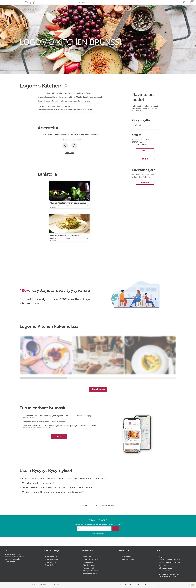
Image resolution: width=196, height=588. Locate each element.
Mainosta (162, 565)
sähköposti (136, 125)
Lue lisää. (67, 106)
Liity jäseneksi (126, 556)
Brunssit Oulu (50, 565)
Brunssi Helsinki (51, 556)
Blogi (161, 556)
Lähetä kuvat (98, 389)
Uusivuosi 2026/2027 (91, 559)
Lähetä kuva (69, 153)
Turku (145, 159)
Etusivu (85, 505)
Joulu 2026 (87, 556)
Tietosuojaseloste (99, 533)
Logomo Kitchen (107, 505)
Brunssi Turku (50, 562)
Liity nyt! (147, 177)
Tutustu (59, 436)
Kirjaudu (145, 182)
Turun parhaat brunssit (41, 415)
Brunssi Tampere (51, 559)
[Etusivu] (30, 2)
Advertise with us (165, 568)
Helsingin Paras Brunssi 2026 (170, 562)
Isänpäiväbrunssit (90, 574)
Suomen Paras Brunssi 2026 (169, 559)
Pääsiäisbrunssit (89, 565)
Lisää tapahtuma (127, 559)
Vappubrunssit (88, 568)
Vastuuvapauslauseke (152, 585)
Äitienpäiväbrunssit (90, 571)
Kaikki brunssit (164, 571)
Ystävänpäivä (88, 562)
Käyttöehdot (123, 585)
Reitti (145, 151)
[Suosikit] (184, 2)
